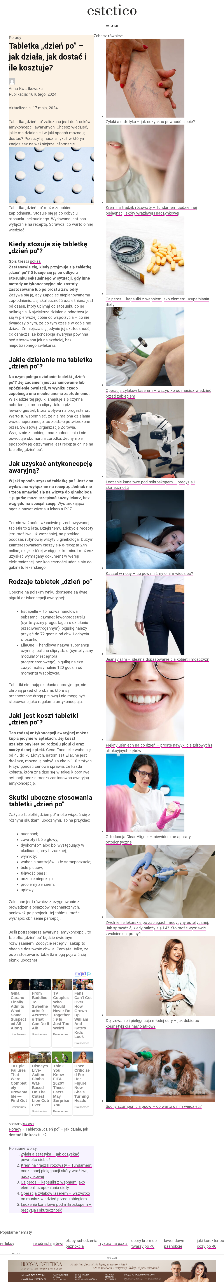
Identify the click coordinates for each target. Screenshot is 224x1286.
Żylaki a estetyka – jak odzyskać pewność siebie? (150, 121)
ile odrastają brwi (48, 1243)
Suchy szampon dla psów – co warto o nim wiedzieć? (154, 1106)
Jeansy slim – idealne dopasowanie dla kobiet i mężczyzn (157, 659)
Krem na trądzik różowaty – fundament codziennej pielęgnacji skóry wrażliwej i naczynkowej (56, 1171)
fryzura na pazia (113, 1243)
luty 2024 (28, 1123)
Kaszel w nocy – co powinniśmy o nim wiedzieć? (149, 573)
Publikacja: (32, 94)
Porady (15, 37)
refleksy (7, 1243)
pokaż (35, 261)
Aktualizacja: (33, 108)
